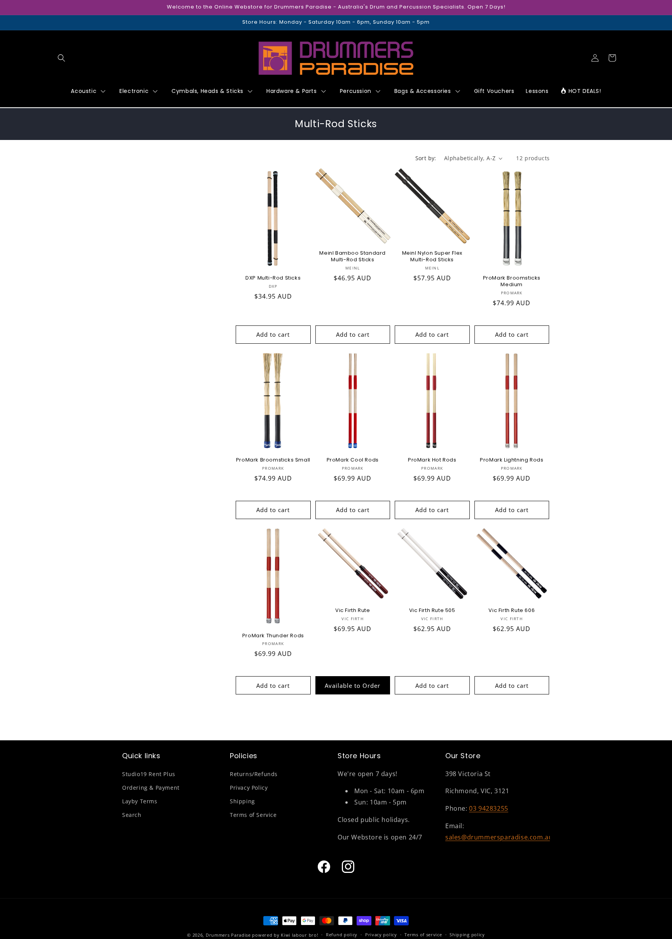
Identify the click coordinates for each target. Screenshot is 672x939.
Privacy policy (381, 934)
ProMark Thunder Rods (273, 636)
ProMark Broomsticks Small (273, 460)
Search (132, 814)
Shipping (242, 801)
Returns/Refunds (254, 774)
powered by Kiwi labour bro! (285, 935)
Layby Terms (140, 801)
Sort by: (425, 158)
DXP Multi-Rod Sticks (273, 278)
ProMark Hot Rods (432, 460)
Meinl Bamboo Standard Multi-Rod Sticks (352, 256)
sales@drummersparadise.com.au (499, 837)
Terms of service (423, 934)
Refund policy (341, 934)
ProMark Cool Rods (353, 460)
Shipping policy (467, 934)
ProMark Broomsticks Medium (512, 281)
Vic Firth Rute (352, 610)
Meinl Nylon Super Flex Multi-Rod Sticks (432, 256)
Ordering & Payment (151, 787)
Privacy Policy (249, 787)
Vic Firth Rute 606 (511, 610)
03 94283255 (488, 808)
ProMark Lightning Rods (511, 460)
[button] (61, 57)
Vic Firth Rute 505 (432, 610)
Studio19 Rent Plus (148, 774)
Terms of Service (253, 814)
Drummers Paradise (228, 935)
